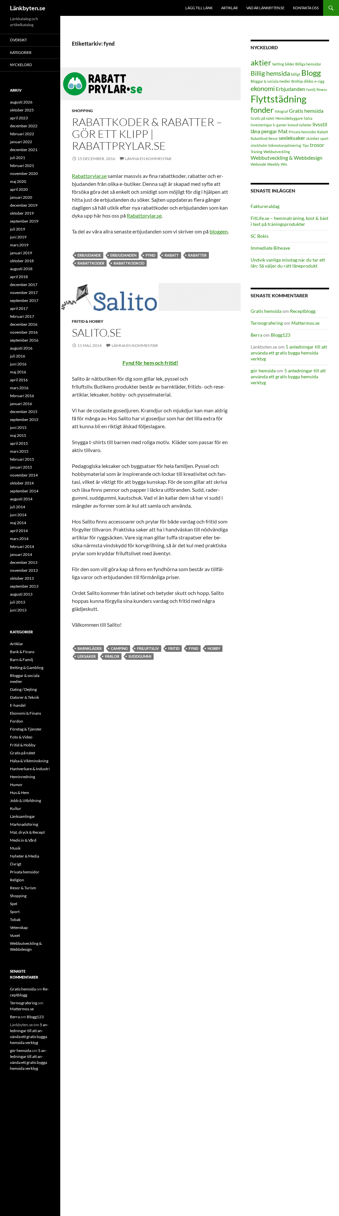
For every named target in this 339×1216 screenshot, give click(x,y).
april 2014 (19, 530)
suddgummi (139, 656)
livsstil (320, 124)
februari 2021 (22, 165)
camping (119, 648)
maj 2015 (18, 435)
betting (278, 64)
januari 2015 (21, 467)
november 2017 (24, 292)
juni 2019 (18, 236)
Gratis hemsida (306, 110)
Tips (305, 145)
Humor (16, 784)
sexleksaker (292, 138)
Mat (283, 131)
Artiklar (229, 8)
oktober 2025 (22, 109)
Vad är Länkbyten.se (265, 8)
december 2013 (23, 562)
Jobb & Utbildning (25, 800)
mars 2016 (19, 387)
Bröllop (297, 81)
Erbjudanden (123, 255)
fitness (321, 89)
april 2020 (19, 189)
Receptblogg (302, 311)
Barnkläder (89, 648)
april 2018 (19, 276)
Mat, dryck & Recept (27, 832)
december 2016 (23, 324)
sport (324, 138)
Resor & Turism (23, 887)
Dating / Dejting (23, 689)
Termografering (267, 323)
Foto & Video (21, 736)
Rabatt (172, 255)
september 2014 (24, 490)
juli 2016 (17, 356)
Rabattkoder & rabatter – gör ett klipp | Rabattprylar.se (147, 133)
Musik (15, 848)
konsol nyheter (300, 125)
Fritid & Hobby (87, 321)
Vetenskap (19, 927)
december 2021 (23, 149)
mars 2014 (19, 538)
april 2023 (19, 117)
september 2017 (24, 300)
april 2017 (19, 308)
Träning (257, 151)
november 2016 (24, 332)
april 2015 (19, 443)
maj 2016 (18, 371)
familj (310, 89)
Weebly (273, 164)
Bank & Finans (22, 651)
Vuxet (15, 935)
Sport (15, 911)
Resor (273, 138)
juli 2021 (17, 157)
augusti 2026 (21, 102)
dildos (309, 81)
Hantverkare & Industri (30, 768)
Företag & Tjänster (26, 729)
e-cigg (319, 81)
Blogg (311, 72)
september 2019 (24, 221)
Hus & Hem (19, 792)
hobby (214, 648)
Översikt (18, 40)
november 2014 (24, 475)
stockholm (259, 145)
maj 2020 (18, 181)
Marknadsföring (24, 824)
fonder (262, 109)
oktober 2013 (22, 578)
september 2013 (24, 586)
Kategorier (20, 52)
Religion (17, 879)
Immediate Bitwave (270, 248)
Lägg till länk (199, 8)
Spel (13, 903)
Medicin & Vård (23, 840)
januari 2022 (21, 141)
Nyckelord (21, 65)
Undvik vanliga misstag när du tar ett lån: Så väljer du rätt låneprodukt (288, 263)
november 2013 (24, 570)
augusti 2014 (21, 498)
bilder (289, 64)
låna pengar (264, 131)
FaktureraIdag (265, 206)
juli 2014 (17, 506)
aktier (261, 62)
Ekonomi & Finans (25, 713)
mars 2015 (19, 451)
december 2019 (23, 205)
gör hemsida (263, 370)
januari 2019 (21, 252)
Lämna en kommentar (148, 158)
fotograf (281, 111)
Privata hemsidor (302, 132)
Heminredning (22, 776)
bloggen (219, 231)
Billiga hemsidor (308, 64)
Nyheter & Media (24, 856)
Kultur (15, 808)
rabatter (197, 255)
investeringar (261, 125)
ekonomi (263, 88)
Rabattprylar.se (89, 176)
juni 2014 (18, 514)
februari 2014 (22, 546)
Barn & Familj (21, 659)
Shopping (82, 110)
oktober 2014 (22, 483)
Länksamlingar (22, 816)
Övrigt (15, 863)
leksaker (86, 656)
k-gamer (280, 125)
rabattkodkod (129, 263)
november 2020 (24, 173)
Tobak (15, 919)
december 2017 (23, 284)
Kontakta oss (306, 8)
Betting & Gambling (26, 667)
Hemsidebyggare (289, 118)
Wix (284, 164)
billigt (295, 74)
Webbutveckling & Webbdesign (286, 157)
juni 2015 (18, 427)
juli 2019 (17, 229)
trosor (317, 145)
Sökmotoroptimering (284, 145)
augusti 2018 (21, 268)
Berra (256, 335)
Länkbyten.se (27, 8)
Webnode (258, 164)
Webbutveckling (277, 151)
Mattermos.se (305, 323)
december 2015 (23, 411)
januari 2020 (21, 197)
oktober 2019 (22, 213)
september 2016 (24, 340)
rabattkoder (90, 263)
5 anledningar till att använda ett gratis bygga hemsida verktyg (289, 352)
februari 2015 (22, 459)
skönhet (312, 138)
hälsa (308, 118)
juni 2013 (18, 610)
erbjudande (89, 255)
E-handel (17, 705)
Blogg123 (280, 335)
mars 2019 (19, 244)
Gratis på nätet (262, 118)
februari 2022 (22, 133)
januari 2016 (21, 403)
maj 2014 (18, 522)
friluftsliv (148, 648)
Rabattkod (259, 138)
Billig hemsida (270, 73)
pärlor (112, 656)
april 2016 (19, 379)
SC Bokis (259, 236)
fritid (173, 648)
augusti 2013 (21, 594)
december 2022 (23, 125)
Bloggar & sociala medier (270, 81)
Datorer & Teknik (24, 697)
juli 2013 (17, 602)
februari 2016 (22, 395)
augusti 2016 (21, 348)
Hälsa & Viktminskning (29, 760)
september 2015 (24, 419)
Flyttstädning (279, 99)
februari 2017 (22, 316)
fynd (150, 255)
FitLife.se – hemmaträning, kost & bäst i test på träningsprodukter (289, 221)
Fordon (16, 721)
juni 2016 (18, 363)
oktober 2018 (22, 260)
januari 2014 (21, 554)
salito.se (97, 332)
